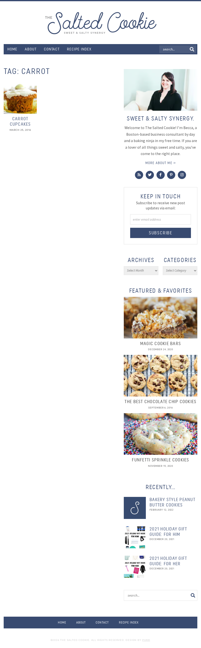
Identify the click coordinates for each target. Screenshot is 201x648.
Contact (52, 49)
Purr (146, 639)
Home (12, 49)
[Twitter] (150, 175)
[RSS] (139, 175)
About (31, 49)
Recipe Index (79, 49)
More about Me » (160, 163)
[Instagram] (182, 175)
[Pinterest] (171, 175)
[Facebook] (161, 175)
